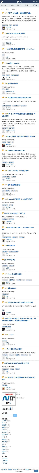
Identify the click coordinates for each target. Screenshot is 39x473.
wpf (4, 448)
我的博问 (19, 5)
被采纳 (13, 9)
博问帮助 (5, 458)
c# (4, 422)
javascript (6, 432)
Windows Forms (6, 326)
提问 (2, 9)
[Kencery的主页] (9, 399)
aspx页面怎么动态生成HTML (16, 150)
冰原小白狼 (8, 43)
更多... (3, 453)
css (10, 25)
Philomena (8, 312)
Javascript (5, 25)
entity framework (6, 105)
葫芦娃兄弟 (8, 207)
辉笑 (7, 357)
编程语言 (6, 439)
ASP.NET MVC (15, 75)
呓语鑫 (7, 268)
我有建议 (5, 463)
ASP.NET (4, 128)
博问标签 (27, 5)
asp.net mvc (16, 105)
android (5, 451)
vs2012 (14, 176)
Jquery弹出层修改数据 (14, 274)
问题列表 (3, 5)
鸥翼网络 (8, 179)
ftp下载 (11, 205)
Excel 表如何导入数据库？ (15, 349)
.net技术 (6, 421)
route (8, 75)
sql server (23, 105)
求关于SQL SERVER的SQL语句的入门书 (16, 363)
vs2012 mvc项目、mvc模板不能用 (18, 171)
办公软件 (4, 385)
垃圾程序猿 (8, 221)
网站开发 (11, 162)
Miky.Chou (8, 108)
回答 (7, 9)
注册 (37, 1)
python (5, 449)
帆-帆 (7, 296)
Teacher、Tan (9, 164)
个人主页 (35, 5)
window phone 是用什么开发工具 (14, 213)
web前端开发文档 (13, 251)
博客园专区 (6, 446)
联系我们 (10, 469)
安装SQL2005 (12, 288)
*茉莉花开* (8, 27)
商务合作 (15, 469)
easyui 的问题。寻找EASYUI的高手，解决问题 (21, 136)
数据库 (7, 191)
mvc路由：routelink (13, 63)
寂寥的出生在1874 (10, 130)
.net (4, 436)
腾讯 (7, 89)
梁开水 (7, 343)
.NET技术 (11, 128)
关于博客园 (4, 469)
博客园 (27, 469)
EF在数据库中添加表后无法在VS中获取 (19, 98)
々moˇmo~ (8, 387)
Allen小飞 (8, 193)
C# (3, 55)
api (3, 89)
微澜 (7, 371)
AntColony (8, 329)
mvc (3, 75)
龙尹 (7, 254)
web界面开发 (11, 246)
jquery (4, 142)
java (4, 429)
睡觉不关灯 (8, 144)
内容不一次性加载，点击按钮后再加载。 (20, 13)
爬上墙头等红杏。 (10, 91)
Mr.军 (7, 57)
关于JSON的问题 (9, 260)
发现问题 (5, 460)
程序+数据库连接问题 (14, 185)
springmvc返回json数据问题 (16, 33)
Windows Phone (6, 237)
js (4, 444)
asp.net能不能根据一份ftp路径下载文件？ (21, 199)
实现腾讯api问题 (13, 83)
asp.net (11, 335)
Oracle (12, 369)
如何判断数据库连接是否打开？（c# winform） (21, 49)
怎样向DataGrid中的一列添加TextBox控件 (20, 302)
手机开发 (15, 237)
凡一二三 (8, 77)
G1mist (7, 282)
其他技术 (4, 219)
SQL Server (14, 191)
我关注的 (11, 5)
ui (12, 142)
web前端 (15, 25)
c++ (4, 438)
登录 (34, 1)
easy (9, 142)
